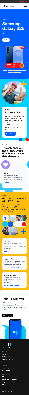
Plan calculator (10, 134)
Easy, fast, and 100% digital (11, 285)
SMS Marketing (6, 370)
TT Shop (6, 40)
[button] (25, 159)
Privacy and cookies (7, 359)
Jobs (3, 362)
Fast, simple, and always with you (13, 267)
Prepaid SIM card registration (10, 379)
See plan (6, 182)
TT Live (4, 377)
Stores (4, 384)
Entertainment (6, 368)
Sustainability (6, 356)
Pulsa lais (6, 251)
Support (4, 382)
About (4, 354)
